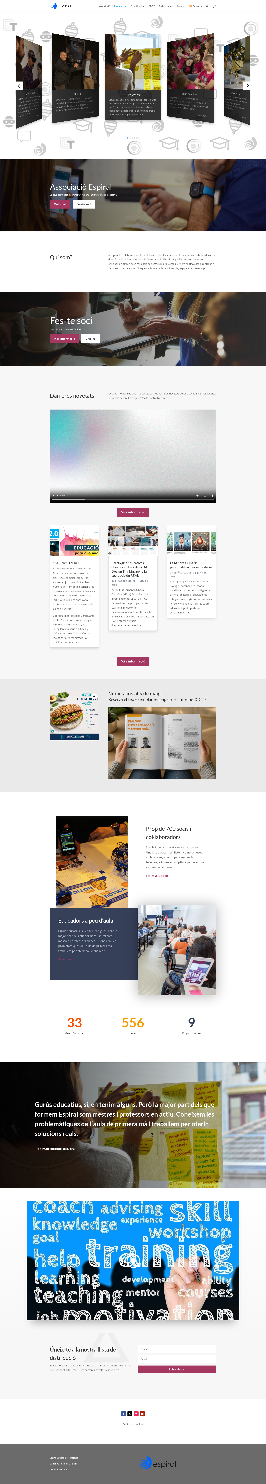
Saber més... (90, 112)
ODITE (151, 6)
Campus (181, 6)
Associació (104, 6)
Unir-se (90, 338)
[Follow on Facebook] (123, 1413)
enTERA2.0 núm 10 (67, 563)
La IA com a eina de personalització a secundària (191, 565)
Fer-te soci (84, 204)
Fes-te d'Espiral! (157, 875)
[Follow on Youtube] (142, 1413)
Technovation (166, 6)
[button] (19, 86)
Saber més (38, 115)
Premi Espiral (137, 6)
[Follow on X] (129, 1413)
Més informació (64, 338)
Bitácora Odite (125, 580)
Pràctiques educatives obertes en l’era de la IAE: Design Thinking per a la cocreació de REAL (130, 569)
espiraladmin (66, 568)
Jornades (118, 6)
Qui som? (60, 204)
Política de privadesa (133, 1424)
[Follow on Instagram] (136, 1413)
